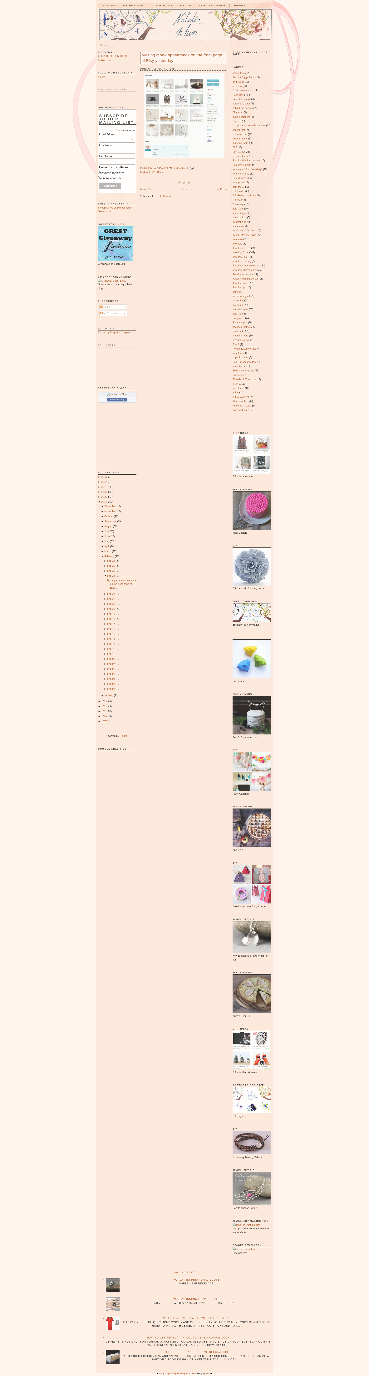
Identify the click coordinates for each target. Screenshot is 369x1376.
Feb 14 (111, 639)
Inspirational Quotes (244, 230)
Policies (185, 5)
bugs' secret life (241, 116)
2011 (104, 711)
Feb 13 (111, 644)
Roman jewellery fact (244, 348)
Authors (239, 5)
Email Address (116, 134)
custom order (240, 134)
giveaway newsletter (112, 172)
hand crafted (239, 217)
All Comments (111, 313)
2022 (104, 482)
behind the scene (242, 108)
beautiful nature (241, 99)
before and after (241, 103)
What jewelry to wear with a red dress (196, 1318)
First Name (106, 145)
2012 (104, 706)
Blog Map (109, 5)
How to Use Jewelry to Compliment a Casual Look (188, 1337)
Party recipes (240, 322)
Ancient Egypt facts (244, 77)
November (110, 511)
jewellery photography (245, 270)
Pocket (208, 1374)
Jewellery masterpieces (246, 265)
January (108, 695)
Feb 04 (111, 679)
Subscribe (238, 375)
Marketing (238, 300)
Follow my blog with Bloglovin (114, 332)
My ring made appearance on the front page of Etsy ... (121, 584)
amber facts (239, 73)
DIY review (239, 151)
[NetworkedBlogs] (117, 394)
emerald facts (240, 156)
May (106, 541)
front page (156, 172)
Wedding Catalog (242, 405)
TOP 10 (237, 383)
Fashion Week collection (246, 160)
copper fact (239, 130)
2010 (104, 716)
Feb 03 (111, 684)
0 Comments (181, 168)
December (110, 506)
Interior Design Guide (244, 235)
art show (237, 86)
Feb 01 (111, 689)
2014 (104, 502)
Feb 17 (111, 623)
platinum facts (240, 335)
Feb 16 (111, 629)
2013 (104, 701)
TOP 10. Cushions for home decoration (196, 1352)
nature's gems (240, 309)
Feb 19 (111, 613)
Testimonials (163, 5)
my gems (238, 305)
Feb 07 (111, 664)
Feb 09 (111, 659)
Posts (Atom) (163, 196)
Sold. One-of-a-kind (243, 370)
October (108, 516)
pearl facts (238, 331)
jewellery (237, 243)
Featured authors (242, 165)
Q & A (236, 344)
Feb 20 (111, 608)
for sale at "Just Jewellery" (247, 169)
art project (238, 81)
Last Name (105, 156)
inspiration (238, 226)
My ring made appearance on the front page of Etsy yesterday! (181, 58)
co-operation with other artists (249, 125)
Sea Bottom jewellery (244, 361)
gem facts (238, 186)
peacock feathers (242, 326)
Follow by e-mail (134, 5)
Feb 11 (111, 654)
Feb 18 (111, 618)
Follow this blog (117, 399)
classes (237, 121)
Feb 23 (111, 593)
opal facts (238, 313)
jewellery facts (240, 252)
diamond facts (240, 143)
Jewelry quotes (241, 283)
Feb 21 (111, 603)
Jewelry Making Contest (246, 278)
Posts (106, 306)
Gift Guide (238, 191)
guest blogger (240, 213)
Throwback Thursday (244, 379)
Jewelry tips (239, 287)
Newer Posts (147, 189)
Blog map (238, 112)
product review (241, 340)
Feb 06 (111, 669)
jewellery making (242, 261)
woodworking (240, 410)
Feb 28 (111, 560)
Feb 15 (111, 634)
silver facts (239, 366)
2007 (104, 721)
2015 (104, 497)
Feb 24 (111, 575)
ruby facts (238, 353)
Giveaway (238, 204)
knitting (237, 291)
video (236, 392)
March (107, 551)
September (110, 521)
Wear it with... (240, 401)
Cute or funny (240, 138)
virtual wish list (241, 397)
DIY (235, 147)
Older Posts (220, 189)
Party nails (238, 318)
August (108, 526)
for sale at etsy (241, 173)
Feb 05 (111, 674)
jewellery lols (240, 256)
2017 (104, 487)
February (109, 556)
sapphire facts (240, 357)
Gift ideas (238, 200)
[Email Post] (191, 168)
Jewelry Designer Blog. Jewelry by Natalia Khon (177, 1374)
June (107, 536)
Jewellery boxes (241, 248)
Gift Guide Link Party (244, 195)
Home (103, 45)
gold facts (238, 208)
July (106, 531)
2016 (104, 492)
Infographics (239, 221)
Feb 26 (111, 565)
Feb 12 (111, 649)
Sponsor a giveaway (212, 5)
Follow (101, 76)
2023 (104, 477)
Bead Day (238, 94)
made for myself (242, 296)
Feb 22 (111, 598)
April (106, 546)
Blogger (124, 735)
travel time (238, 388)
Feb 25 (111, 570)
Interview (238, 239)
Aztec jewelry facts (243, 90)
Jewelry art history (243, 274)
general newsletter (111, 177)
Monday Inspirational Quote (196, 1279)
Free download (241, 178)
